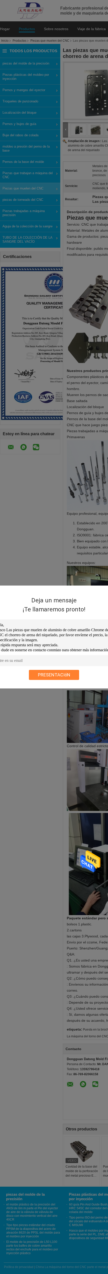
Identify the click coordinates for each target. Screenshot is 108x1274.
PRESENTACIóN (54, 674)
